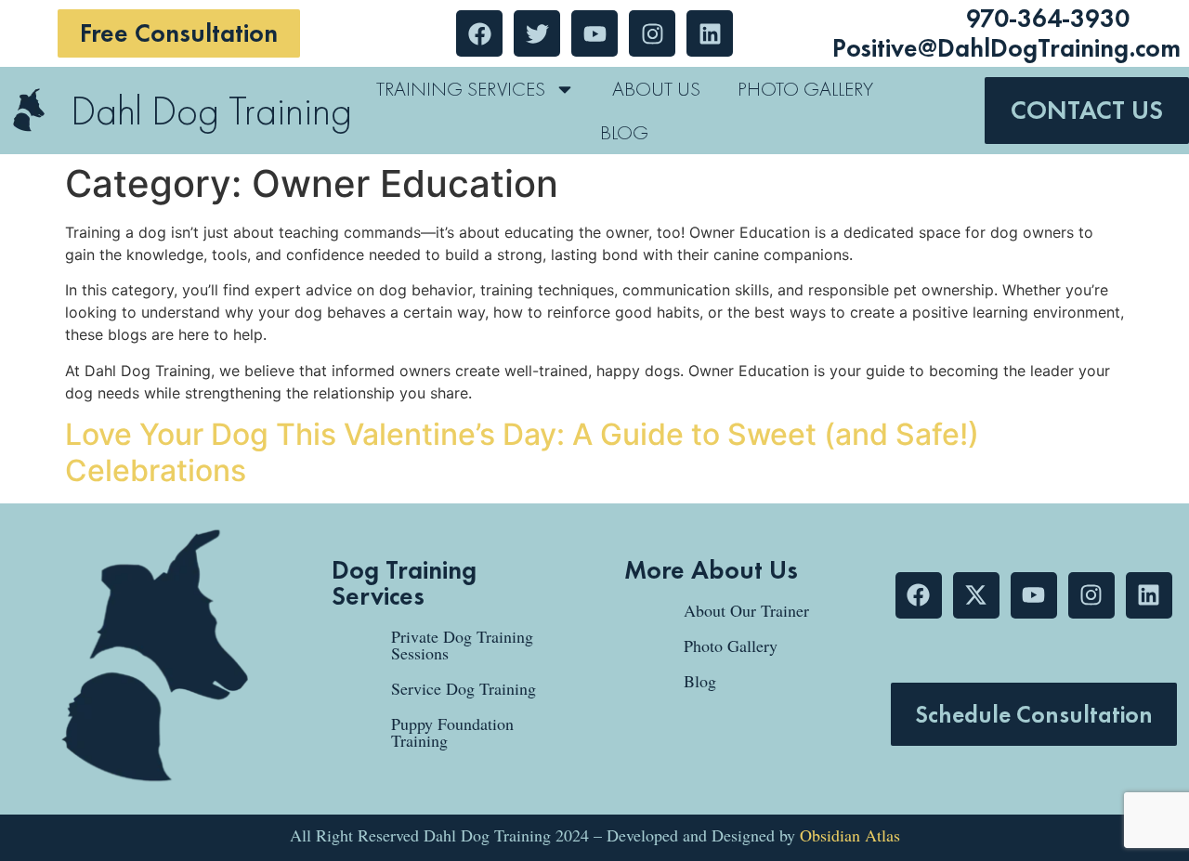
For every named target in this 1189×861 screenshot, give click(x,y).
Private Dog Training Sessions (462, 644)
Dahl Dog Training (211, 110)
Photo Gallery (805, 88)
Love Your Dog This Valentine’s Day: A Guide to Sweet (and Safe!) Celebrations (522, 452)
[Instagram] (1091, 595)
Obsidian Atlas (850, 835)
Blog (624, 132)
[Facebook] (918, 595)
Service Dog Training (463, 688)
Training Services (460, 88)
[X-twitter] (976, 595)
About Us (656, 88)
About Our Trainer (746, 610)
